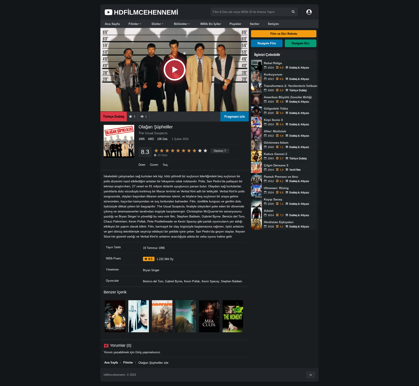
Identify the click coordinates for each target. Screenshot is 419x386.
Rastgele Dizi (300, 43)
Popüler (235, 24)
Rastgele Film (267, 43)
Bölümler (180, 24)
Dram (142, 164)
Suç (165, 164)
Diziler (156, 24)
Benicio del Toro (153, 281)
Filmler (134, 24)
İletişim (273, 24)
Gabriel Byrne (173, 281)
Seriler (254, 24)
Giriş (138, 352)
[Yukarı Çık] (310, 374)
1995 (142, 139)
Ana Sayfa (112, 24)
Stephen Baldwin (231, 281)
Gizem (154, 164)
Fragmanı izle (234, 116)
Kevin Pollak (192, 281)
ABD (151, 139)
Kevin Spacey (210, 281)
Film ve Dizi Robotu (283, 33)
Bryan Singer (151, 270)
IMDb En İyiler (210, 24)
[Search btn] (293, 11)
